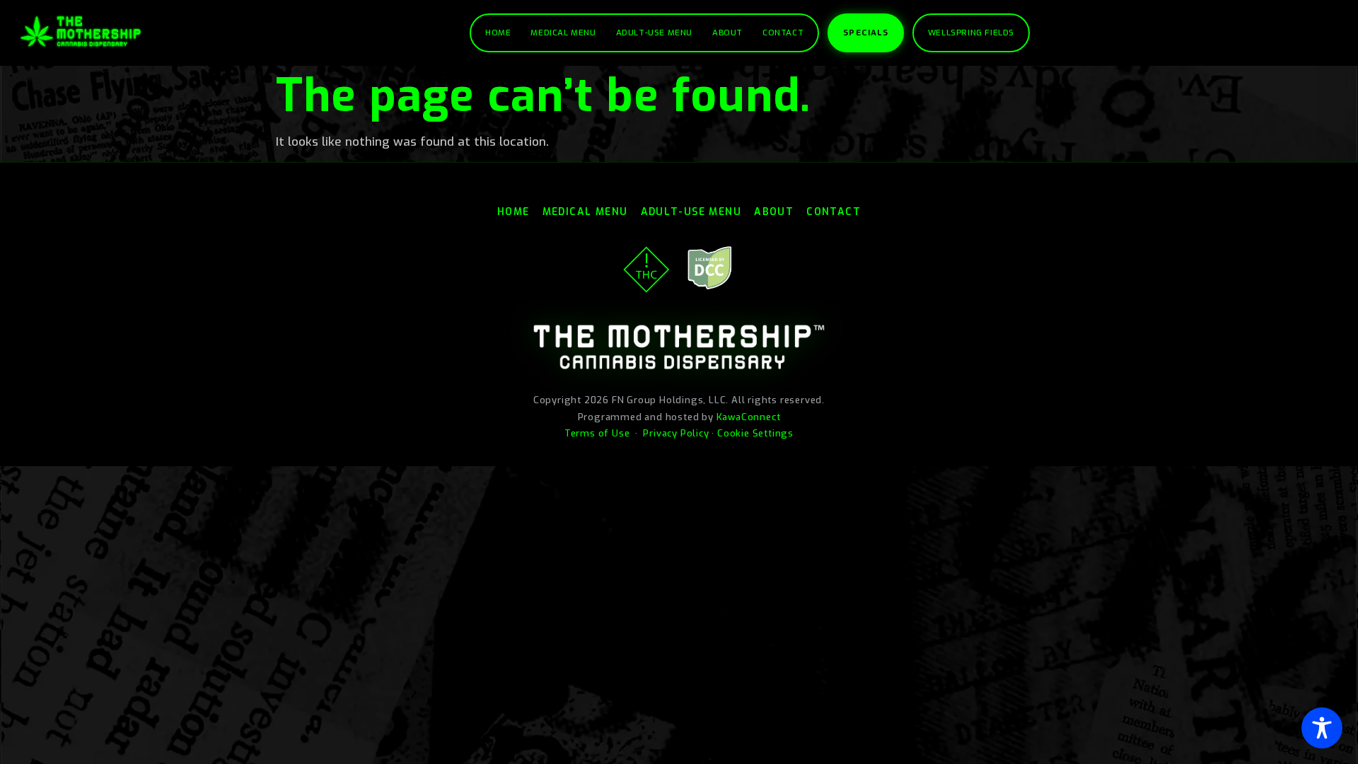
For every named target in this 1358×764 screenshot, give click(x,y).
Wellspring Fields (971, 32)
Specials (865, 32)
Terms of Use (597, 433)
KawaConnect (748, 417)
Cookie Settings (755, 433)
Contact (782, 32)
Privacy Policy (676, 433)
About (727, 32)
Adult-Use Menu (654, 32)
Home (498, 32)
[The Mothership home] (80, 31)
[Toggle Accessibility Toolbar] (1322, 728)
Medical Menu (563, 32)
